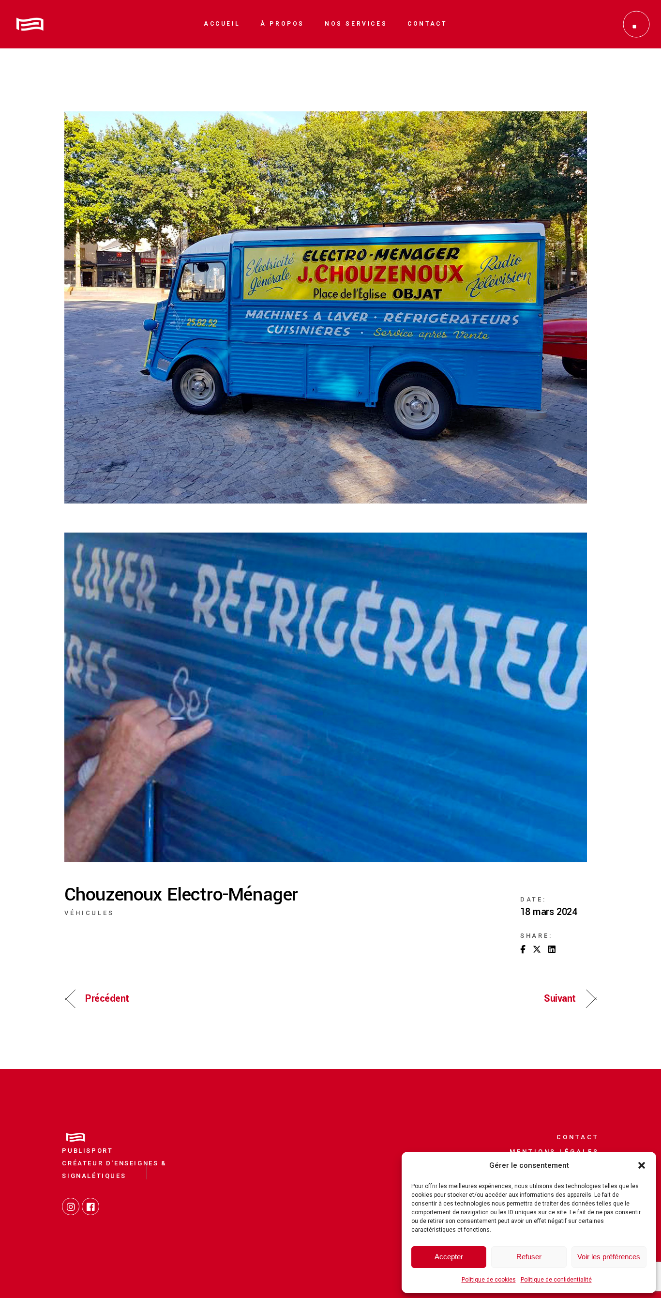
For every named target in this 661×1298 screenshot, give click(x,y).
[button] (641, 1165)
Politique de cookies (489, 1279)
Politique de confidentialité (556, 1279)
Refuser (528, 1256)
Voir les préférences (608, 1256)
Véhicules (89, 912)
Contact (577, 1137)
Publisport (87, 1150)
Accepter (449, 1256)
